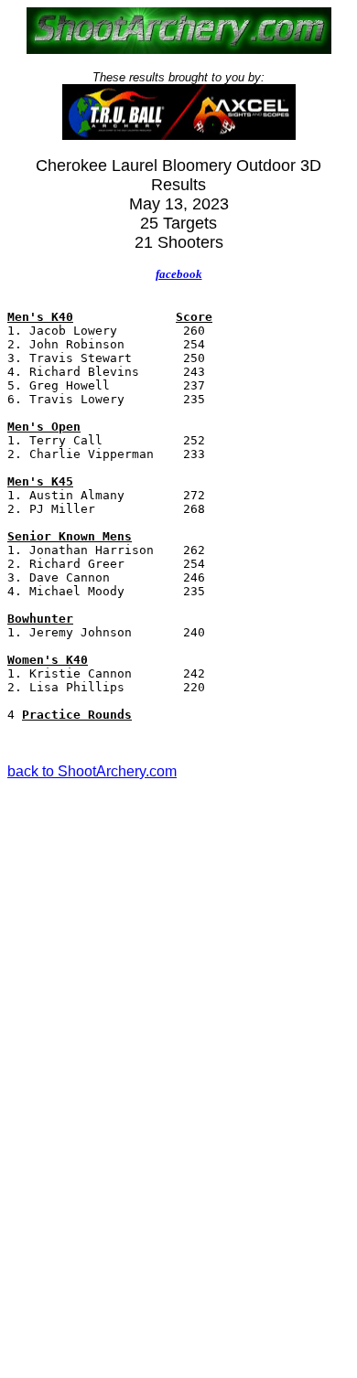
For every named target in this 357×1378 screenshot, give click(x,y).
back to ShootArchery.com (92, 771)
